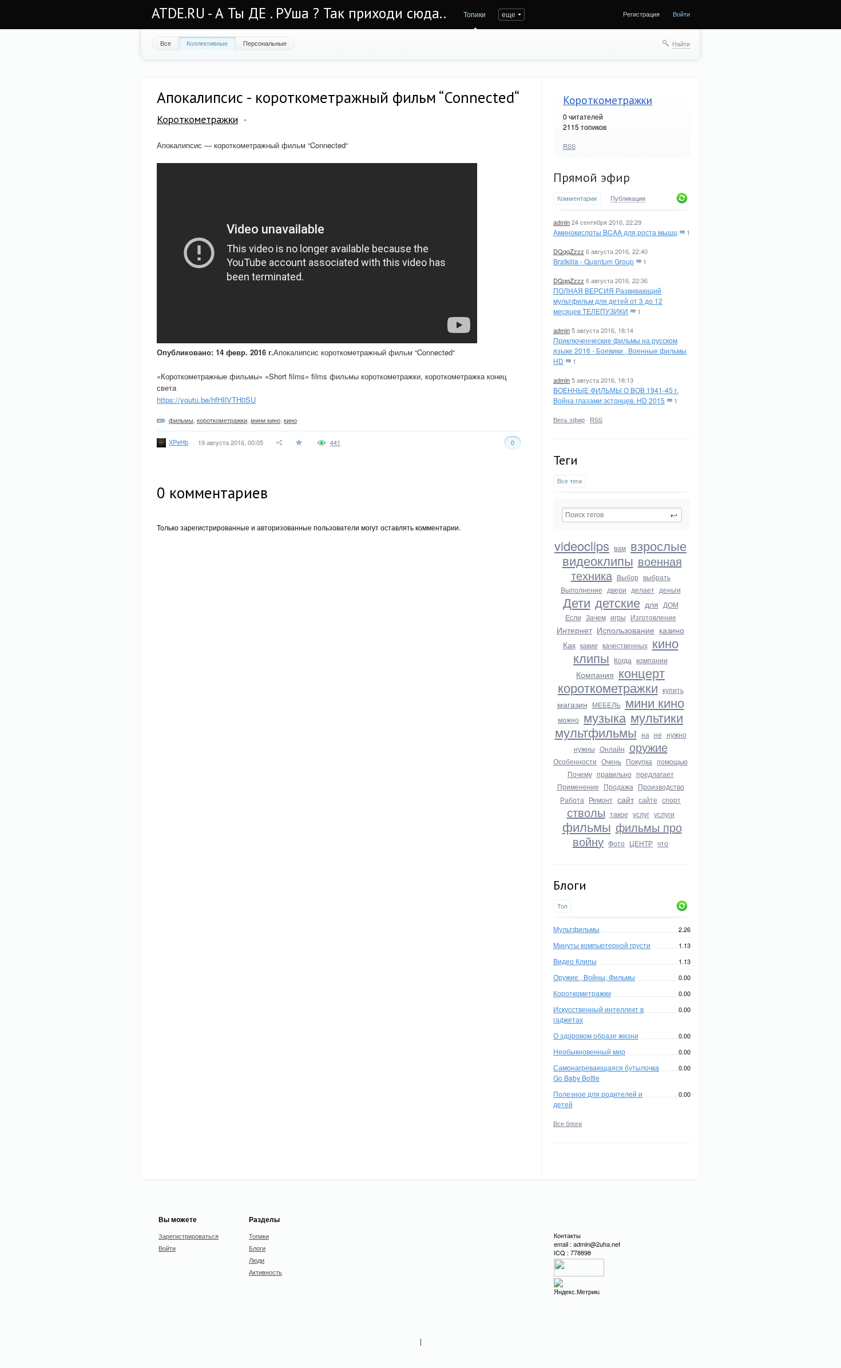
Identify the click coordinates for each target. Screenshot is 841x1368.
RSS (569, 145)
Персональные (265, 42)
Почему (580, 774)
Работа (572, 799)
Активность (265, 1271)
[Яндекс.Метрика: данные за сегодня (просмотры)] (577, 1287)
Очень (611, 761)
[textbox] (622, 514)
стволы (586, 812)
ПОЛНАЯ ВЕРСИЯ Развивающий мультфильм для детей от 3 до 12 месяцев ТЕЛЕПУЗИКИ (608, 301)
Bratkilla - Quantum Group (593, 261)
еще (508, 14)
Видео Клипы (575, 961)
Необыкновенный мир (589, 1051)
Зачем (596, 617)
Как (569, 645)
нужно (677, 734)
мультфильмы (596, 732)
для (651, 604)
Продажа (618, 786)
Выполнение (581, 589)
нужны (584, 749)
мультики (656, 717)
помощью (672, 761)
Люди (256, 1259)
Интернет (574, 630)
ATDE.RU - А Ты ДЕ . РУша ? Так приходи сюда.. (299, 13)
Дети (576, 602)
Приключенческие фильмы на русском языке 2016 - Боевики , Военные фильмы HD (620, 350)
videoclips (581, 545)
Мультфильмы (576, 929)
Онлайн (612, 749)
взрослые (658, 545)
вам (620, 548)
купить (673, 690)
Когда (623, 660)
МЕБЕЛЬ (606, 704)
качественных (625, 645)
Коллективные (207, 42)
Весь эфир (569, 419)
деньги (670, 589)
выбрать (657, 577)
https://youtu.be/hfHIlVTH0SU (206, 399)
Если (573, 617)
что (662, 843)
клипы (591, 658)
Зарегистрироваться (188, 1235)
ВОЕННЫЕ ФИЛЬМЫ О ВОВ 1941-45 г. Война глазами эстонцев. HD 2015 (616, 395)
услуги (664, 814)
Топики (474, 14)
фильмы (586, 826)
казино (671, 630)
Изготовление (653, 617)
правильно (614, 774)
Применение (578, 786)
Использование (625, 630)
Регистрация (641, 13)
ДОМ (671, 604)
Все (165, 42)
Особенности (575, 761)
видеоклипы (597, 560)
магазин (572, 704)
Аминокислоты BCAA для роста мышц (615, 232)
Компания (595, 674)
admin (561, 222)
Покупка (639, 761)
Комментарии (577, 198)
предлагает (655, 774)
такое (619, 814)
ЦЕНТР (641, 843)
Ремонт (601, 799)
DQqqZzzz (568, 251)
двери (616, 589)
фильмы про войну (627, 834)
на (645, 734)
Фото (616, 843)
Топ (562, 906)
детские (617, 602)
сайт (625, 799)
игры (618, 617)
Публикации (627, 199)
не (658, 734)
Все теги (569, 481)
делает (642, 589)
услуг (641, 814)
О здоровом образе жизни (595, 1035)
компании (652, 660)
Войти (681, 13)
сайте (647, 799)
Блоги (257, 1247)
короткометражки (608, 687)
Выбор (627, 577)
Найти (681, 43)
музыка (605, 717)
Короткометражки (607, 100)
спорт (671, 799)
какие (589, 645)
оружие (648, 747)
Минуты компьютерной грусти (601, 945)
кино (665, 643)
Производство (661, 786)
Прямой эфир (591, 177)
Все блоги (567, 1123)
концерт (641, 672)
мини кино (654, 702)
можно (568, 719)
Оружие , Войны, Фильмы (594, 977)
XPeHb (178, 441)
